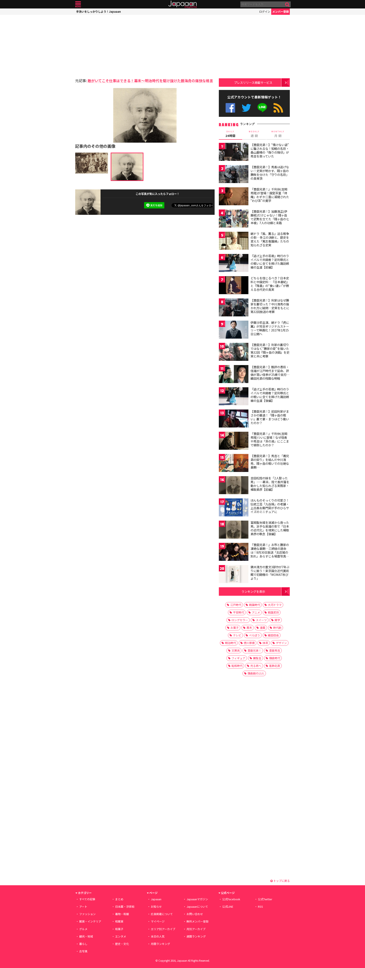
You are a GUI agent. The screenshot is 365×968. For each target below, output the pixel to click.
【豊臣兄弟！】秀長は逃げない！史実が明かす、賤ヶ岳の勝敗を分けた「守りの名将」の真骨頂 (270, 173)
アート (83, 907)
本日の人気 (158, 936)
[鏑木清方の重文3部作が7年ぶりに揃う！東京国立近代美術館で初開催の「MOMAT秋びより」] (233, 574)
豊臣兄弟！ (254, 650)
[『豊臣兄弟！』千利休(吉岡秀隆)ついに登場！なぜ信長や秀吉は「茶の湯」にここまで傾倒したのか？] (233, 441)
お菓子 (234, 628)
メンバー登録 (280, 12)
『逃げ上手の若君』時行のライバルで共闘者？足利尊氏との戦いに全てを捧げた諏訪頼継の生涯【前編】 (270, 261)
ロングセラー (240, 620)
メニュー (78, 4)
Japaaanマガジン (197, 899)
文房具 (236, 650)
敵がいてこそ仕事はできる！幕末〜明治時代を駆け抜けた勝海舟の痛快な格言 (150, 80)
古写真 (83, 951)
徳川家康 (249, 643)
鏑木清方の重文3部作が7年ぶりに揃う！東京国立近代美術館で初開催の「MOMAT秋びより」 (270, 573)
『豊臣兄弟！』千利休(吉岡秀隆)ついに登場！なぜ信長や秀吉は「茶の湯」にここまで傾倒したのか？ (270, 439)
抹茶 (265, 643)
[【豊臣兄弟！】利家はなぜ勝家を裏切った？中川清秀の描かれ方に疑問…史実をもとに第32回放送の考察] (233, 308)
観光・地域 (86, 936)
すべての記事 (87, 899)
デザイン (281, 643)
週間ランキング (196, 936)
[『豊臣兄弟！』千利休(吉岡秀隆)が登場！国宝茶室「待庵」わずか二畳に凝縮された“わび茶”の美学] (233, 197)
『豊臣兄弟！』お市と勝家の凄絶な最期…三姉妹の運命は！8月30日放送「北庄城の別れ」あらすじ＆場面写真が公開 (270, 552)
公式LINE (262, 108)
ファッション (87, 914)
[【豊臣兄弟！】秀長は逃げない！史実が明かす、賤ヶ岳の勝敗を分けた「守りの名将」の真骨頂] (233, 174)
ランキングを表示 (253, 591)
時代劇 (277, 628)
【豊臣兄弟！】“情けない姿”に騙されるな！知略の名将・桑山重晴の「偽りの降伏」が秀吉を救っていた (270, 150)
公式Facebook (230, 108)
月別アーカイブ (196, 929)
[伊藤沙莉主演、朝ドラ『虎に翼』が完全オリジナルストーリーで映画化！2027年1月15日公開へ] (233, 330)
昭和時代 (237, 666)
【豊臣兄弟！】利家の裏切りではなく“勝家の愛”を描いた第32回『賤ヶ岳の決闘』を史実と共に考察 (270, 350)
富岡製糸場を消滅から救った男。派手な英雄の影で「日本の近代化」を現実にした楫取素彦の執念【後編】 (270, 528)
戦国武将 (273, 612)
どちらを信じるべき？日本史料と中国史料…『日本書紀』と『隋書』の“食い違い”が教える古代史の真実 (270, 284)
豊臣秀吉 (274, 650)
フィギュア (238, 658)
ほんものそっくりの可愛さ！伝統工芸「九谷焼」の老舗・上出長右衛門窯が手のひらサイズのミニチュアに (270, 506)
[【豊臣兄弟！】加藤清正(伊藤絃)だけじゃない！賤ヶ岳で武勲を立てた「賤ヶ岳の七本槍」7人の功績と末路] (233, 219)
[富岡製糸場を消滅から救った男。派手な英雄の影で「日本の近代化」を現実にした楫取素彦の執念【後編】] (233, 530)
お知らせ (156, 907)
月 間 (278, 134)
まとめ (119, 899)
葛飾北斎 (274, 666)
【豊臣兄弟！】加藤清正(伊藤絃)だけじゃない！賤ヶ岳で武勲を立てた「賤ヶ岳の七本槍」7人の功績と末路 (270, 217)
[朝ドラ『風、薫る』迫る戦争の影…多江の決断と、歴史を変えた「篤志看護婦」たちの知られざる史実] (233, 241)
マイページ (158, 921)
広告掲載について (162, 914)
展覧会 (257, 658)
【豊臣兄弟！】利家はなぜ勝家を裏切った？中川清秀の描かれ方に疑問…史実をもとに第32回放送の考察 (270, 306)
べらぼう (254, 635)
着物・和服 (122, 914)
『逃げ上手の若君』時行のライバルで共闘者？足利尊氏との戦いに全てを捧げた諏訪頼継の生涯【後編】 (270, 395)
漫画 (262, 628)
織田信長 (273, 635)
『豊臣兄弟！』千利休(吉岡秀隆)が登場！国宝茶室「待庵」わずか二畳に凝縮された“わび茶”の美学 (270, 195)
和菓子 (119, 929)
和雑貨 (119, 921)
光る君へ (255, 666)
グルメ (83, 929)
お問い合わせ (195, 914)
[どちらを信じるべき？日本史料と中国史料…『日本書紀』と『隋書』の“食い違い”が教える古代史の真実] (233, 285)
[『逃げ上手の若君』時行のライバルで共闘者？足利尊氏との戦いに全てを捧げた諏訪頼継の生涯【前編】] (233, 263)
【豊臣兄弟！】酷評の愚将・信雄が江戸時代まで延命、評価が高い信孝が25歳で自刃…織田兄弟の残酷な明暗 (270, 373)
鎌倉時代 (274, 658)
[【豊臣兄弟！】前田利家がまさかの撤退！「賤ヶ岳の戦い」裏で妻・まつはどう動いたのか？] (233, 419)
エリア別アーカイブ (163, 929)
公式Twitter (246, 108)
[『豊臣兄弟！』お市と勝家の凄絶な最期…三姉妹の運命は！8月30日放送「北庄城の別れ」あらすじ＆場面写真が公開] (233, 552)
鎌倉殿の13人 (256, 673)
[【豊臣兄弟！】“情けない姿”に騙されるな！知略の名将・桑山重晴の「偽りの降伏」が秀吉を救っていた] (233, 152)
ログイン (264, 12)
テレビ (237, 635)
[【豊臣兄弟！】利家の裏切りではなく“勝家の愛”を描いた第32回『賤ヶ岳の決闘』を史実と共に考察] (233, 352)
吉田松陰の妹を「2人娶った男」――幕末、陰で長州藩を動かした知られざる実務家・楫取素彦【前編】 (270, 484)
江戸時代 (235, 605)
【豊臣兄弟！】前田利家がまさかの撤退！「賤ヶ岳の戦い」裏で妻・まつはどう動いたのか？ (270, 417)
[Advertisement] (110, 45)
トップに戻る (281, 881)
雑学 (277, 620)
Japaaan (182, 4)
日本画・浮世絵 (124, 907)
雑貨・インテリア (90, 921)
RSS (278, 108)
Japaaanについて (197, 907)
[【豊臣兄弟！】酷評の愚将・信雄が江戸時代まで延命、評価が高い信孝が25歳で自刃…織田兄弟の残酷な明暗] (233, 374)
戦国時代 (254, 605)
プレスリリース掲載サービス (253, 82)
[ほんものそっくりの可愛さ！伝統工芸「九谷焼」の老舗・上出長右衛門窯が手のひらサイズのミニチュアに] (233, 508)
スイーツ (261, 620)
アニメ (256, 612)
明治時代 (230, 643)
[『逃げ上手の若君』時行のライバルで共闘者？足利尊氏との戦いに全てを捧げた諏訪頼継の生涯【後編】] (233, 397)
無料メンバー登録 (197, 921)
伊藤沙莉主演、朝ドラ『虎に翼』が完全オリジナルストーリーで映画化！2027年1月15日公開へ (270, 328)
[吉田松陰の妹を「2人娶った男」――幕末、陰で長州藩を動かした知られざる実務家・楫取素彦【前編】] (233, 485)
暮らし (83, 944)
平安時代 (238, 612)
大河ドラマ (275, 605)
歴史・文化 (122, 944)
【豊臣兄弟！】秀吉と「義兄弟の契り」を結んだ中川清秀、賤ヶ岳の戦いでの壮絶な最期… (270, 461)
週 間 (254, 134)
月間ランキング (160, 944)
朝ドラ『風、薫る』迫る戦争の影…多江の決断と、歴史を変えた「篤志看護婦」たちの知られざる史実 (270, 239)
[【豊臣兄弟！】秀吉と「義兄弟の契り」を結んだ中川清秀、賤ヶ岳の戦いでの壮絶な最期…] (233, 463)
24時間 (230, 134)
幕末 (249, 628)
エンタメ (120, 936)
